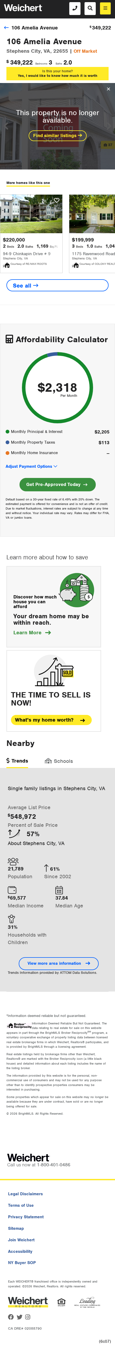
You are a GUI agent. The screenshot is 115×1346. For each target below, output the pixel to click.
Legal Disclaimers (25, 1194)
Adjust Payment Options (29, 466)
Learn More (32, 632)
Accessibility (20, 1251)
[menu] (105, 8)
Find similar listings (55, 135)
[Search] (90, 8)
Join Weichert (21, 1240)
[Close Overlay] (108, 89)
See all (23, 285)
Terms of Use (21, 1205)
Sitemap (16, 1228)
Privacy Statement (26, 1217)
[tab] (17, 762)
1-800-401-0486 (53, 1165)
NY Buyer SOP (22, 1262)
